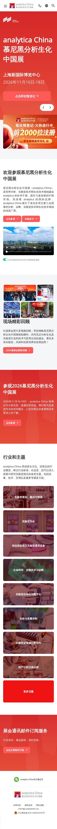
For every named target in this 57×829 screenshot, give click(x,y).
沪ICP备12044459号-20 (28, 809)
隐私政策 (28, 805)
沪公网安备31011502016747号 (31, 812)
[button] (43, 107)
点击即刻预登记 (25, 96)
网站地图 (40, 805)
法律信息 (17, 805)
